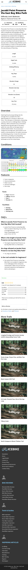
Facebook (5, 311)
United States (8, 6)
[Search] (26, 2)
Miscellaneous (6, 552)
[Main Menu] (2, 2)
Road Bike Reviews (7, 489)
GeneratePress (14, 568)
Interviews (5, 550)
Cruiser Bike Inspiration (8, 516)
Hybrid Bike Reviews (7, 497)
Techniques (5, 561)
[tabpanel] (14, 292)
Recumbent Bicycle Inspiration (10, 529)
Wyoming (14, 6)
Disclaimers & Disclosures (9, 464)
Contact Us (5, 460)
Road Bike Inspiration (7, 531)
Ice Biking (4, 546)
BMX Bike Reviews (7, 493)
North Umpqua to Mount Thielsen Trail (12, 441)
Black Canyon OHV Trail (8, 379)
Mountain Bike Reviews (8, 487)
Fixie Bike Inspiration (7, 521)
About (3, 456)
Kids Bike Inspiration (7, 525)
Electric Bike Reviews (7, 491)
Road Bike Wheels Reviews (9, 499)
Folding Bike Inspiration (8, 523)
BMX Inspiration (6, 514)
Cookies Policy (6, 468)
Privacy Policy (5, 462)
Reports (4, 559)
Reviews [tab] (4, 278)
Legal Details (5, 458)
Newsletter (5, 454)
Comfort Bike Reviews (8, 495)
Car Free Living (6, 548)
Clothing (4, 555)
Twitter (10, 311)
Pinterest (16, 311)
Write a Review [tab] (6, 306)
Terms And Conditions (8, 466)
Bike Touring (5, 557)
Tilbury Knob (4, 421)
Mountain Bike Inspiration (9, 527)
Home (2, 6)
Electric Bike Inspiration (8, 519)
